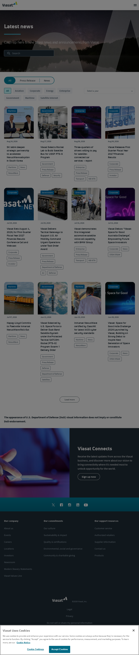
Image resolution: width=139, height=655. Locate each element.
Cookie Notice (23, 642)
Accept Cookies (59, 649)
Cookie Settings (35, 649)
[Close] (133, 630)
